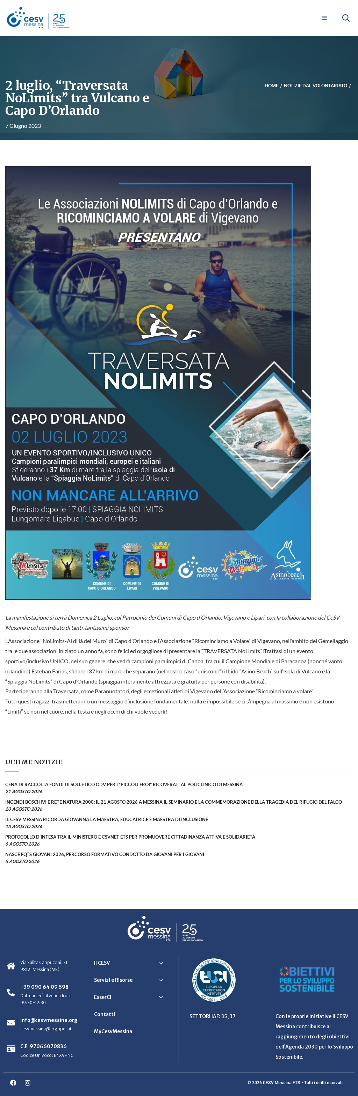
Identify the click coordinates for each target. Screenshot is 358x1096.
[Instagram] (27, 1082)
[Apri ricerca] (346, 18)
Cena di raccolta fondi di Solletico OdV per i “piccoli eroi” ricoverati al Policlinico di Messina (124, 784)
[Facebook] (13, 1082)
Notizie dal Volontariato (315, 85)
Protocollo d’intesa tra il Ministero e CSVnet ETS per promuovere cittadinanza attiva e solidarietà (130, 837)
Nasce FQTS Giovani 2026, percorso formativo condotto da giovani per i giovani (104, 854)
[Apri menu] (324, 18)
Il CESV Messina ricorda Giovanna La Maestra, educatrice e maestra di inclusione (106, 819)
